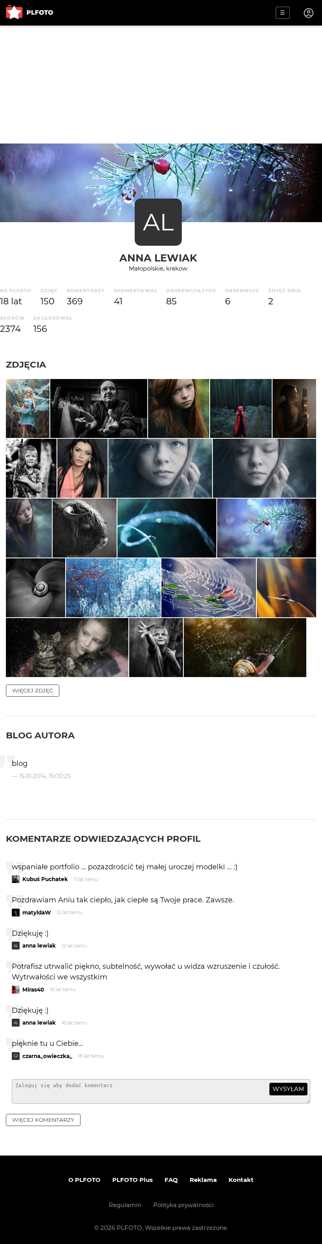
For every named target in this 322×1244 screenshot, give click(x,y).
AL (158, 222)
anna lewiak (158, 258)
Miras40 (33, 989)
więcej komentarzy (43, 1120)
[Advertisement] (161, 84)
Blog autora (40, 735)
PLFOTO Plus (132, 1179)
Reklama (203, 1179)
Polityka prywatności (183, 1205)
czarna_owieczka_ (47, 1056)
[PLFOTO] (29, 13)
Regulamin (125, 1205)
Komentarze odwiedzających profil (103, 838)
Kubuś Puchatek (45, 879)
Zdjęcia (26, 364)
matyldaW (36, 912)
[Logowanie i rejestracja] (309, 13)
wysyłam (288, 1089)
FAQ (171, 1179)
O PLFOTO (84, 1179)
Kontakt (241, 1179)
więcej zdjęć (32, 690)
